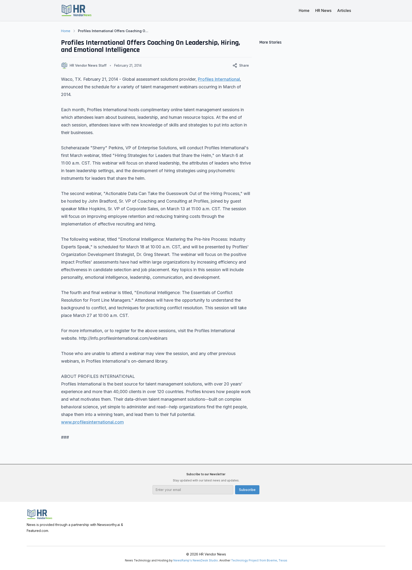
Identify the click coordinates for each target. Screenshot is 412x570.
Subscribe (247, 490)
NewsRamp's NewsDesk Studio (195, 560)
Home (304, 10)
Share (244, 65)
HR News (323, 10)
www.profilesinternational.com (92, 422)
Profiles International (219, 79)
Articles (344, 10)
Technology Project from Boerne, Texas (259, 560)
